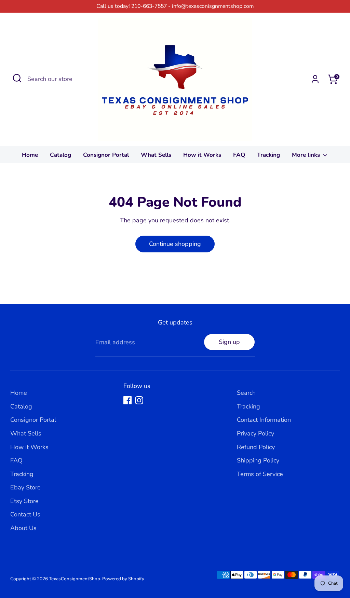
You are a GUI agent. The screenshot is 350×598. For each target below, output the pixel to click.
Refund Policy (256, 447)
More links (307, 155)
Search (246, 393)
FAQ (239, 155)
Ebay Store (25, 487)
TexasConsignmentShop (74, 578)
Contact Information (264, 420)
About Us (23, 528)
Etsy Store (24, 501)
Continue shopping (175, 244)
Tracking (268, 155)
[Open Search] (17, 78)
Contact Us (25, 514)
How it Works (202, 155)
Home (30, 155)
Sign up (229, 342)
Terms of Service (260, 474)
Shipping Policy (258, 460)
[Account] (315, 79)
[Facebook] (127, 400)
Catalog (60, 155)
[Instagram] (139, 400)
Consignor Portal (106, 155)
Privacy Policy (255, 433)
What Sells (156, 155)
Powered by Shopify (123, 578)
